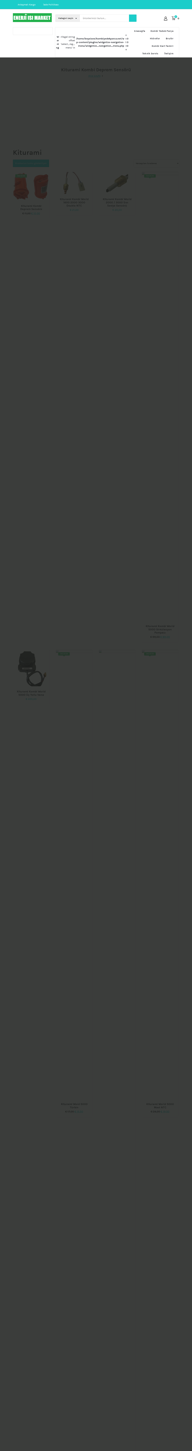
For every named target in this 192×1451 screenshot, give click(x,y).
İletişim (168, 53)
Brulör (169, 38)
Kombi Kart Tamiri (162, 46)
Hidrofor (155, 38)
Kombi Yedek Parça (161, 31)
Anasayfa (139, 31)
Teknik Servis (150, 53)
